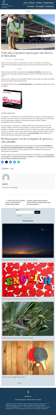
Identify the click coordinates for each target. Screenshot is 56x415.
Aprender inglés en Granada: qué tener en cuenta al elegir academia (20, 299)
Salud (12, 168)
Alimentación (5, 168)
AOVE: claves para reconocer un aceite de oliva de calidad (17, 338)
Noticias (22, 59)
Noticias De (5, 4)
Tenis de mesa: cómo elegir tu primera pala (13, 377)
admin (16, 59)
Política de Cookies (30, 399)
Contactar (38, 399)
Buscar (17, 210)
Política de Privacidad (20, 399)
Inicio (26, 3)
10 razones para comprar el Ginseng (22, 156)
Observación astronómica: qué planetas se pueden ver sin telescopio (20, 260)
